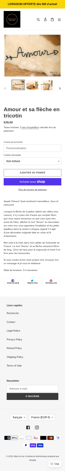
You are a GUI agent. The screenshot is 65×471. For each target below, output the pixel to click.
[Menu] (59, 19)
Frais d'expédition (29, 127)
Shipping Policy (15, 356)
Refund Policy (14, 348)
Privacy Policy (14, 339)
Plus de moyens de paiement (32, 189)
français (17, 417)
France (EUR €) (40, 417)
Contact (11, 322)
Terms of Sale (14, 365)
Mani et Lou (19, 456)
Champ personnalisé (13, 142)
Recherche (13, 313)
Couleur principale (12, 155)
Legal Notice (13, 330)
